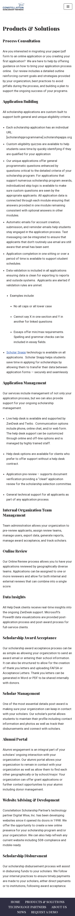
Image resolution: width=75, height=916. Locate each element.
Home (15, 902)
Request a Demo (44, 912)
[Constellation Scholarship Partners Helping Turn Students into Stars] (14, 7)
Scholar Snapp (16, 352)
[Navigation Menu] (68, 6)
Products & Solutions (44, 902)
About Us (59, 907)
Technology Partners (27, 907)
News (21, 912)
